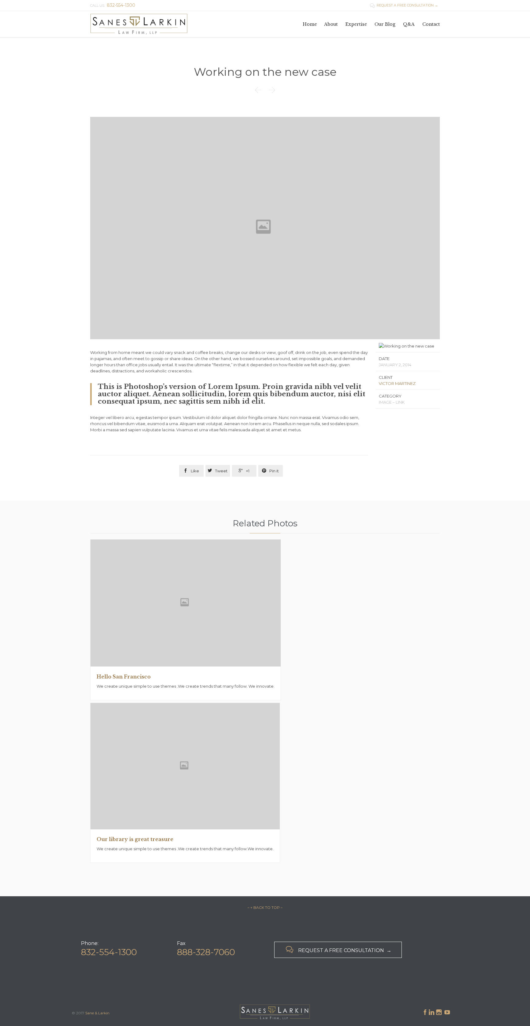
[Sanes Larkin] (139, 24)
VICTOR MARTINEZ (397, 383)
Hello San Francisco (124, 677)
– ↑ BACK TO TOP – (265, 907)
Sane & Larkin (97, 1013)
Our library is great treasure (135, 839)
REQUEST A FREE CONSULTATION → (404, 5)
